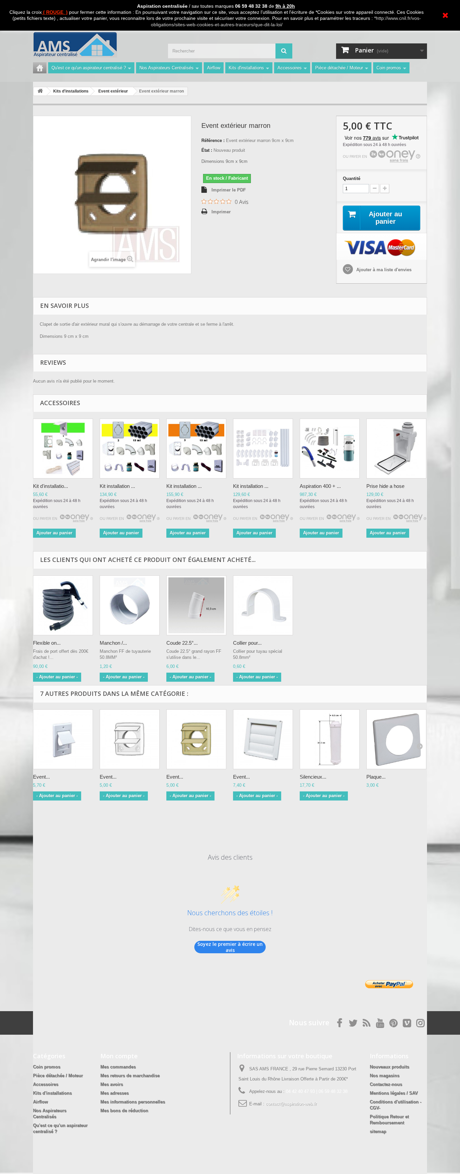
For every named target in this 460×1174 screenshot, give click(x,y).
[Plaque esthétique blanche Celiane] (396, 739)
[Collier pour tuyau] (263, 605)
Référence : (213, 140)
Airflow (213, 67)
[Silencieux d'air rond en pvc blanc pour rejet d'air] (330, 739)
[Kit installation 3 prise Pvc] (196, 448)
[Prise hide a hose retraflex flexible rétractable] (396, 448)
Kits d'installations (246, 67)
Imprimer (221, 211)
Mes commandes (118, 1066)
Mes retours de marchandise (130, 1075)
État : (206, 150)
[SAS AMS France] (95, 45)
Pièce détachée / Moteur (339, 67)
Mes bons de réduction (124, 1110)
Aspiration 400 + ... (320, 486)
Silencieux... (313, 777)
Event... (41, 777)
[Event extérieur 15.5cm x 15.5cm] (263, 739)
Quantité (351, 178)
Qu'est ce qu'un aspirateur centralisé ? (89, 67)
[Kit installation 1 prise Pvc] (63, 448)
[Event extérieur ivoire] (196, 739)
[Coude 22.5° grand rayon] (196, 605)
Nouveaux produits (389, 1066)
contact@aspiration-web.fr (291, 1103)
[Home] (39, 67)
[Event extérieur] (63, 739)
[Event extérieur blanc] (130, 739)
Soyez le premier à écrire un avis (230, 947)
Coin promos (388, 67)
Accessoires (289, 67)
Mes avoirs (111, 1084)
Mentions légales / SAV (394, 1093)
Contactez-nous (386, 1084)
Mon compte (119, 1056)
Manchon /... (113, 643)
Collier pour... (247, 643)
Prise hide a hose (385, 486)
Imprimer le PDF (228, 189)
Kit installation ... (117, 486)
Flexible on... (47, 643)
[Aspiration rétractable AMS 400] (330, 448)
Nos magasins (384, 1075)
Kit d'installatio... (50, 486)
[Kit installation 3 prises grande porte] (263, 448)
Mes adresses (114, 1093)
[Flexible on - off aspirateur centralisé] (63, 605)
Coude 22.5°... (182, 643)
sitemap (378, 1131)
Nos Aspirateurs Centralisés (166, 67)
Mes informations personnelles (132, 1101)
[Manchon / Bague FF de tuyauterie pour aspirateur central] (130, 605)
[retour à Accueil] (40, 91)
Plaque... (376, 777)
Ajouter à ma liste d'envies (383, 269)
